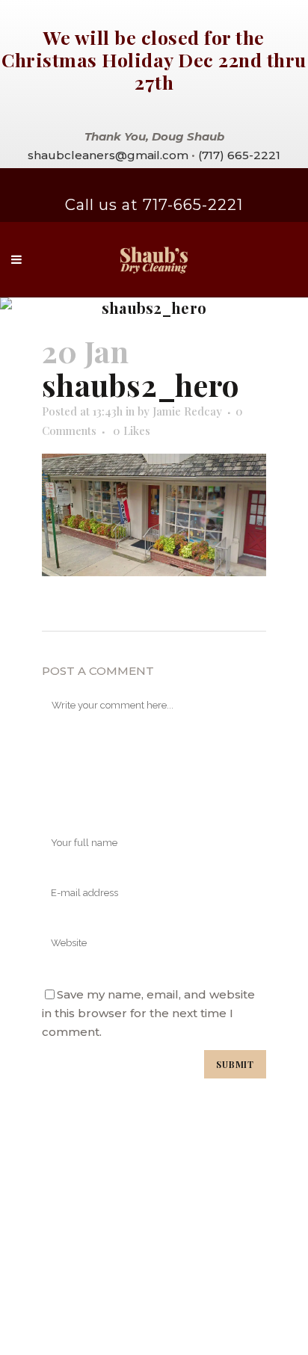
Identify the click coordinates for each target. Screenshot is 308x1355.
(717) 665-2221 (239, 155)
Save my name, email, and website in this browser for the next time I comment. (148, 1013)
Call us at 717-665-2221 (154, 205)
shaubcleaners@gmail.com (108, 155)
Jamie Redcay (187, 411)
